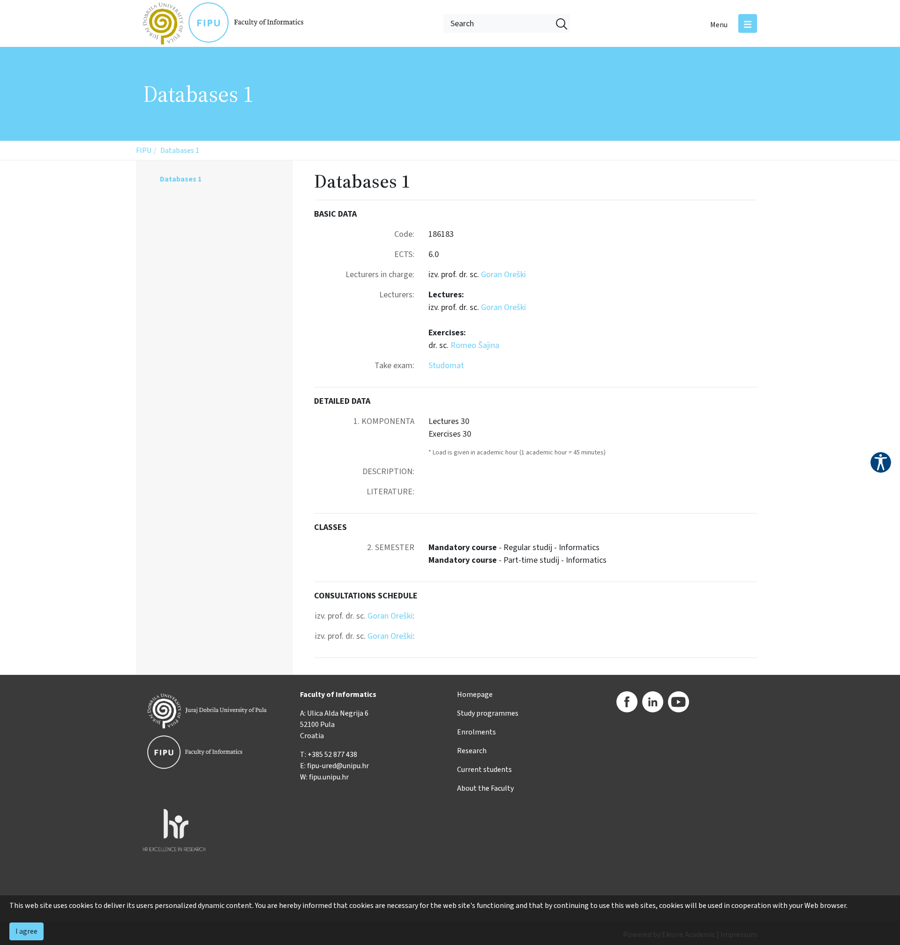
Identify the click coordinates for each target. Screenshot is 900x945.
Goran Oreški (503, 274)
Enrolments (476, 732)
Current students (484, 769)
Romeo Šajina (474, 345)
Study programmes (487, 713)
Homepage (475, 694)
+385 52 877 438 (332, 754)
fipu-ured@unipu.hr (338, 766)
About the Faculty (485, 788)
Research (472, 751)
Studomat (446, 365)
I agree (26, 931)
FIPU (143, 150)
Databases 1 (179, 150)
